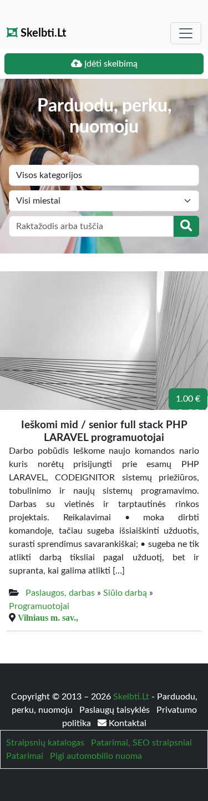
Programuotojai (39, 606)
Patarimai (24, 756)
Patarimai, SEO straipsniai (141, 742)
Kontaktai (126, 723)
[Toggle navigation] (185, 33)
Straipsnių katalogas (45, 742)
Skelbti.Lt (42, 33)
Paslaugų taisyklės (115, 710)
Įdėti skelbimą (110, 63)
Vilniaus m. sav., (48, 617)
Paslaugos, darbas (60, 593)
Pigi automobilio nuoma (96, 756)
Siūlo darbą (125, 593)
